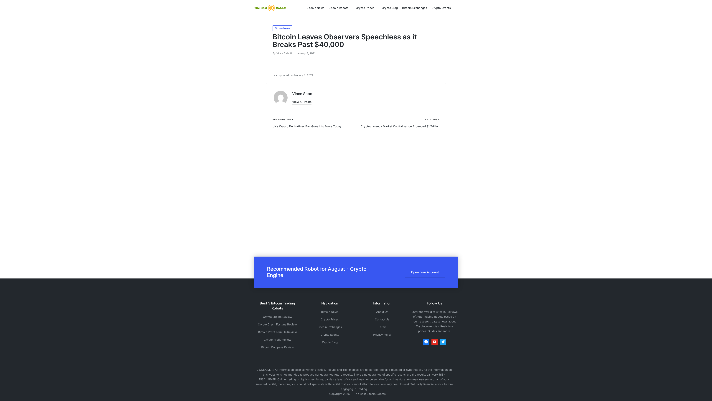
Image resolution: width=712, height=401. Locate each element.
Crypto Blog (330, 342)
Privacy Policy (382, 334)
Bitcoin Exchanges (330, 327)
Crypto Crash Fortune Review (277, 324)
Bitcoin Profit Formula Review (277, 332)
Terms (382, 327)
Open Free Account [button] (425, 272)
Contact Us (382, 319)
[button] (302, 101)
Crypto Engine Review (277, 317)
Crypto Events (330, 334)
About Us (382, 312)
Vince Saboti (303, 94)
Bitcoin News (282, 28)
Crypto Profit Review (277, 339)
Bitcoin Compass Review (277, 347)
